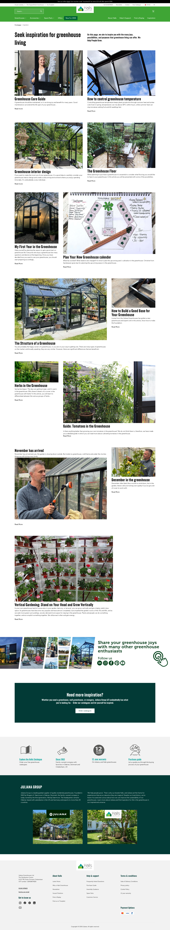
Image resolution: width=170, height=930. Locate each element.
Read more (19, 109)
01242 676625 (23, 888)
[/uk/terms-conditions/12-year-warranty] (105, 750)
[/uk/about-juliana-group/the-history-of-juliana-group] (69, 750)
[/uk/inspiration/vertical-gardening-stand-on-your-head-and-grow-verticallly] (64, 568)
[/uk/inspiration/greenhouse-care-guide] (49, 73)
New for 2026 (71, 18)
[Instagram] (20, 902)
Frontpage (18, 25)
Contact (127, 4)
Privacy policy (125, 885)
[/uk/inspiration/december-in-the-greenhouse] (133, 462)
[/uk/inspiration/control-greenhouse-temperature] (121, 73)
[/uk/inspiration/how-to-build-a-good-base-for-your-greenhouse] (133, 293)
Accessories (34, 18)
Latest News (56, 881)
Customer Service (92, 897)
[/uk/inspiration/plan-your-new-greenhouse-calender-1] (109, 223)
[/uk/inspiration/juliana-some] (85, 653)
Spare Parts (48, 18)
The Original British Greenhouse (35, 5)
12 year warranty (19, 5)
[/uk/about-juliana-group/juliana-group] (58, 827)
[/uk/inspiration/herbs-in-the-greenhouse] (36, 371)
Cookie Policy (125, 889)
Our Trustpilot (50, 5)
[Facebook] (24, 902)
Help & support (125, 18)
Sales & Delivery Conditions (129, 881)
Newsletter (119, 4)
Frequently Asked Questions (95, 881)
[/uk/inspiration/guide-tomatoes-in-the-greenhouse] (109, 392)
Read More (91, 111)
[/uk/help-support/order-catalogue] (32, 750)
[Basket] (153, 11)
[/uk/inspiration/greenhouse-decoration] (49, 146)
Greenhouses (19, 18)
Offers (60, 18)
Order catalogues (85, 711)
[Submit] (41, 11)
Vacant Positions (58, 893)
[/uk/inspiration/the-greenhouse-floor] (121, 145)
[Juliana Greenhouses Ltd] (85, 8)
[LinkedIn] (34, 902)
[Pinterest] (29, 902)
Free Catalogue (137, 4)
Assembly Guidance (93, 889)
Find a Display (139, 18)
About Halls (112, 18)
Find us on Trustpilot (59, 901)
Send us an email (24, 892)
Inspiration (151, 18)
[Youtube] (20, 907)
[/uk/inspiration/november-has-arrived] (61, 488)
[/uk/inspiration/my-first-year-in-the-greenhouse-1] (36, 218)
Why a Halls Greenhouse (60, 885)
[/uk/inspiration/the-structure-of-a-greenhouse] (61, 309)
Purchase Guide (91, 885)
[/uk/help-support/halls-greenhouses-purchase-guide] (141, 750)
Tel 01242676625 (108, 4)
